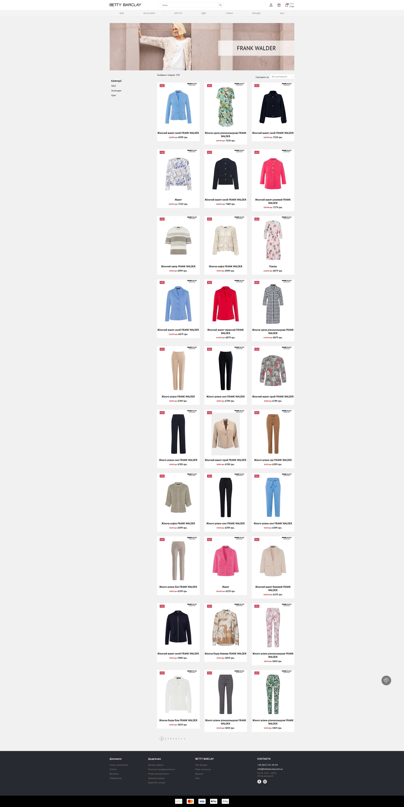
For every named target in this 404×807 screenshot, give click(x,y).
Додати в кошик (180, 137)
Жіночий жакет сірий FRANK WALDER (273, 396)
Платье (273, 266)
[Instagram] (265, 781)
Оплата (113, 769)
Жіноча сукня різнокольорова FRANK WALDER (225, 134)
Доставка (114, 773)
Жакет (178, 199)
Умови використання (158, 773)
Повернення (116, 778)
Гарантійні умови (156, 782)
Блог (197, 778)
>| (184, 738)
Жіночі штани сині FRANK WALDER (225, 396)
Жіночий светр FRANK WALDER (178, 266)
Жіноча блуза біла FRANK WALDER (178, 720)
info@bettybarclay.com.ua (270, 769)
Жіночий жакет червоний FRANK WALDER (225, 331)
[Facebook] (259, 781)
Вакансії (199, 773)
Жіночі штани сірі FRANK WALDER (273, 459)
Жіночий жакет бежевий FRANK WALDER (273, 588)
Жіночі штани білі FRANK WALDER (178, 586)
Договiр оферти (156, 764)
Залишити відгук (156, 778)
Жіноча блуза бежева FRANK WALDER (226, 653)
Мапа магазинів (203, 769)
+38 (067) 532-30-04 (267, 764)
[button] (386, 680)
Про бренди (201, 764)
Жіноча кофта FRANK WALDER (225, 266)
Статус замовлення (119, 764)
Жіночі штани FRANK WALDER (178, 396)
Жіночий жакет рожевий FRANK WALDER (273, 201)
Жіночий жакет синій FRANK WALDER (178, 132)
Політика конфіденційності (161, 769)
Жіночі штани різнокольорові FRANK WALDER (273, 655)
